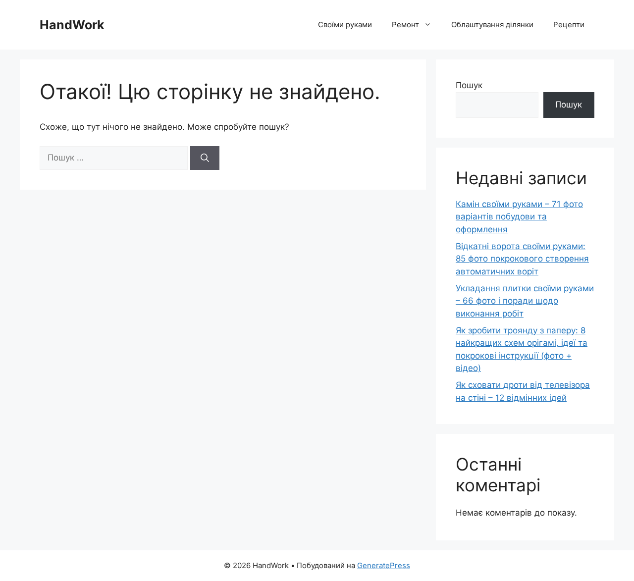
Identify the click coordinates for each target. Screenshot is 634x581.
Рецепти (568, 24)
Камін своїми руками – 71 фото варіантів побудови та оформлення (519, 216)
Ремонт (405, 24)
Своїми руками (345, 24)
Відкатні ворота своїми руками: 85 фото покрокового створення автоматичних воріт (522, 258)
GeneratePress (383, 565)
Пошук (469, 85)
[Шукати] (204, 158)
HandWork (72, 24)
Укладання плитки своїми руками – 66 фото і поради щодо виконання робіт (525, 300)
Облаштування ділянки (492, 24)
